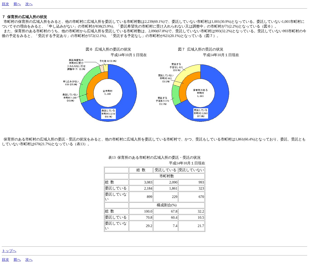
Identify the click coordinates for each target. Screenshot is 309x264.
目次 (5, 4)
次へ (29, 4)
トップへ (9, 251)
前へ (17, 4)
